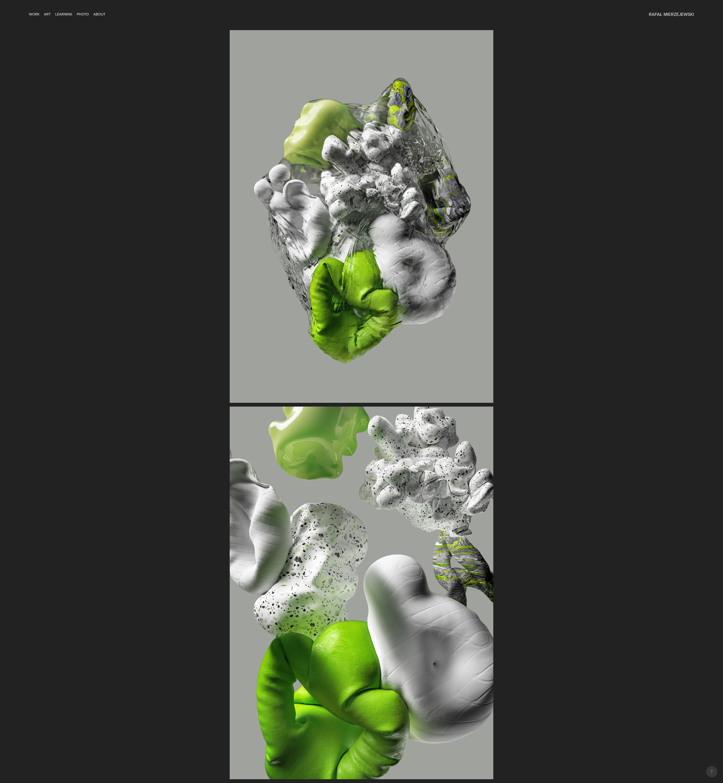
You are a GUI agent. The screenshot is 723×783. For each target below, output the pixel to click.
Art (47, 14)
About (99, 14)
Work (34, 14)
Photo (83, 14)
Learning (63, 14)
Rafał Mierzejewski (671, 14)
